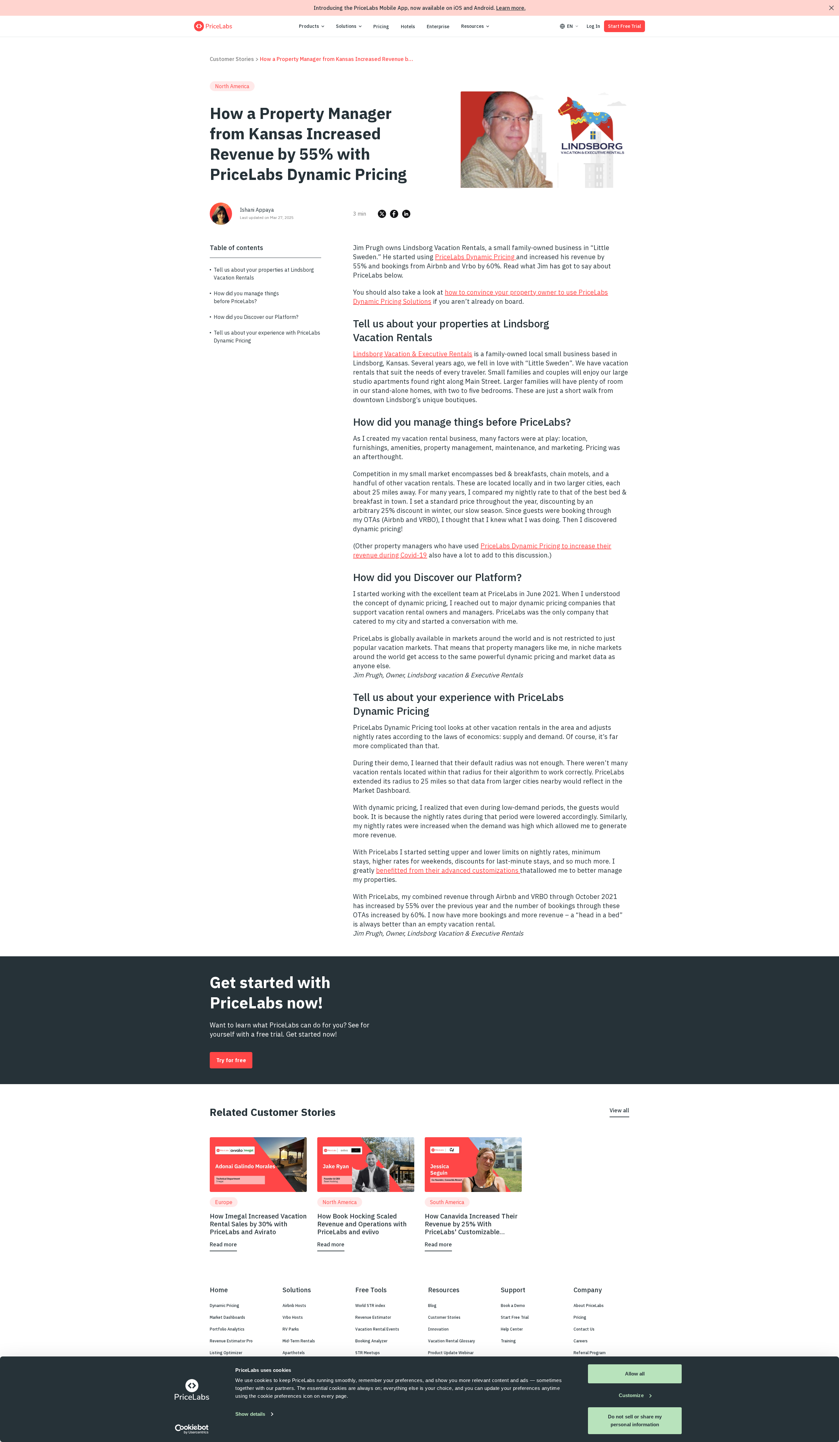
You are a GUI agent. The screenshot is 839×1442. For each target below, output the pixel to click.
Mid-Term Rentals (299, 1340)
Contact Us (584, 1329)
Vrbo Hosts (293, 1317)
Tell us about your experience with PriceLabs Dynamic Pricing (267, 336)
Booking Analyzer (371, 1340)
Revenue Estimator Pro (231, 1340)
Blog (432, 1305)
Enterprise (438, 26)
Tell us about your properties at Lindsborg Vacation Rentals (264, 273)
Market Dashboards (227, 1317)
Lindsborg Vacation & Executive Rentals (412, 353)
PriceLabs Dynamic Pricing (475, 256)
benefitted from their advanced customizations (448, 870)
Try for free (231, 1060)
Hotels (408, 26)
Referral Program (590, 1352)
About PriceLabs (589, 1305)
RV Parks (291, 1329)
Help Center (512, 1329)
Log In (593, 26)
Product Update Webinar (451, 1352)
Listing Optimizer (226, 1352)
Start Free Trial (624, 26)
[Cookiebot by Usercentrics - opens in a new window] (192, 1429)
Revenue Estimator (373, 1317)
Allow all (635, 1373)
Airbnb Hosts (294, 1305)
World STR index (370, 1305)
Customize (631, 1395)
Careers (581, 1340)
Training (508, 1340)
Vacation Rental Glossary (451, 1340)
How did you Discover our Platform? (256, 317)
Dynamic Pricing (224, 1305)
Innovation (438, 1329)
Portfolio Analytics (227, 1329)
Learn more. (511, 8)
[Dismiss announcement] (831, 7)
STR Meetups (367, 1352)
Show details (250, 1414)
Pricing (381, 26)
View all (619, 1110)
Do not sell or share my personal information (635, 1420)
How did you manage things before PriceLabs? (246, 297)
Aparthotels (294, 1352)
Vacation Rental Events (377, 1329)
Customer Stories (232, 59)
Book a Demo (513, 1305)
